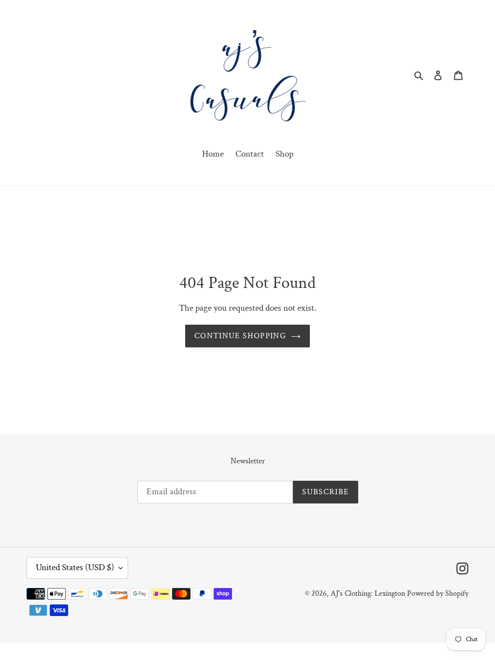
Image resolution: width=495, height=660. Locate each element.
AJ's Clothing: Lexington (368, 593)
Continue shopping (240, 335)
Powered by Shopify (437, 593)
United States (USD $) (75, 567)
